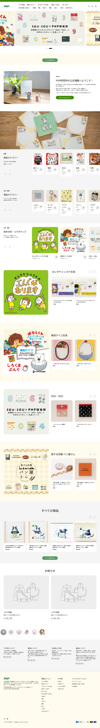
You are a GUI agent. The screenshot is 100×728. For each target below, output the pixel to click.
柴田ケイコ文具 (45, 689)
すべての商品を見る (50, 60)
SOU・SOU (44, 691)
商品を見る (50, 42)
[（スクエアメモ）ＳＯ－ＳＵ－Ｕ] (85, 411)
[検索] (88, 6)
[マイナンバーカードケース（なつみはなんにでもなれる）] (63, 287)
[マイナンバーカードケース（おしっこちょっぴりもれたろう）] (85, 287)
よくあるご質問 (61, 686)
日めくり (44, 701)
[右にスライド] (10, 174)
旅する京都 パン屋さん (47, 694)
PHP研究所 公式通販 (12, 722)
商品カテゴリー (45, 684)
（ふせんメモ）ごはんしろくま (84, 363)
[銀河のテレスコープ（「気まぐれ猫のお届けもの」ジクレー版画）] (85, 532)
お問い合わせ (61, 689)
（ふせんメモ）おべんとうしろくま (61, 363)
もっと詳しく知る (8, 618)
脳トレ (43, 706)
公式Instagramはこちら (65, 97)
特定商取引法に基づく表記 (78, 684)
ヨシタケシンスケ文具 (47, 686)
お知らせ (60, 681)
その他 (43, 708)
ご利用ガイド (61, 684)
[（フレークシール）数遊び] (62, 411)
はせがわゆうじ (45, 711)
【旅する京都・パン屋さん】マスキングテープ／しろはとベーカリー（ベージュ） (61, 484)
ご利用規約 (74, 686)
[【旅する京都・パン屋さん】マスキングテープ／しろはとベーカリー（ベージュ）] (62, 469)
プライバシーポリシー (77, 681)
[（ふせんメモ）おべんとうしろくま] (62, 350)
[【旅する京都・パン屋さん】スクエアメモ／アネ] (85, 469)
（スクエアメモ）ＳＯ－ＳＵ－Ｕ (84, 424)
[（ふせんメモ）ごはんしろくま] (85, 350)
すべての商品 (45, 681)
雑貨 (43, 699)
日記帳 (43, 696)
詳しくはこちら (7, 656)
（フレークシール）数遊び (59, 424)
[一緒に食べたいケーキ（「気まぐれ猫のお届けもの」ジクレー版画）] (38, 532)
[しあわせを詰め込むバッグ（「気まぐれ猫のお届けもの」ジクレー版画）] (15, 532)
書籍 (43, 704)
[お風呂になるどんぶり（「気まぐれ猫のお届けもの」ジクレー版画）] (62, 532)
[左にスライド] (5, 174)
